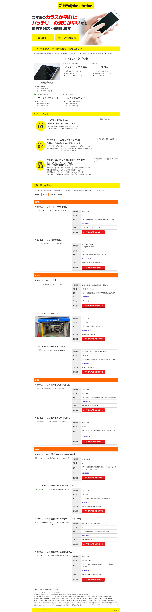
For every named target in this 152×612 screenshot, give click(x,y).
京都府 (53, 194)
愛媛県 (60, 194)
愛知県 (37, 194)
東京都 (45, 194)
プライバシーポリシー (113, 610)
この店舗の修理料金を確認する (93, 232)
